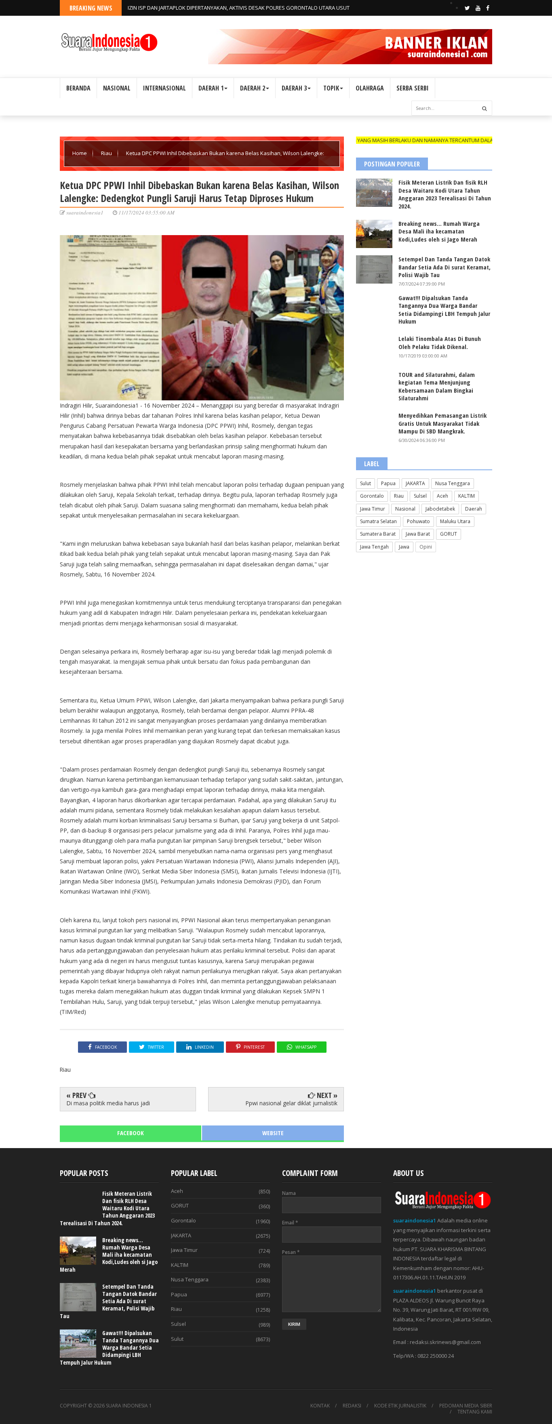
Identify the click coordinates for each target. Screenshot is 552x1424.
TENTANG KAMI (474, 1412)
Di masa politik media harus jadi (108, 1103)
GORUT (448, 533)
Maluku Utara (455, 521)
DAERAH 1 (210, 88)
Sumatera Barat (378, 533)
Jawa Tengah (374, 546)
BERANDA (78, 88)
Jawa (404, 546)
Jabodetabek (440, 508)
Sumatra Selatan (378, 521)
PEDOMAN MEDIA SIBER (465, 1406)
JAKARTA (415, 483)
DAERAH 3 (294, 88)
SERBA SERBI (412, 88)
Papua (388, 483)
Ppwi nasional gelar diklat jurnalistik (291, 1103)
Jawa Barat (418, 533)
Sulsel (420, 495)
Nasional (405, 508)
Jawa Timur (372, 508)
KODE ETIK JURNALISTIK (400, 1406)
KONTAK (320, 1406)
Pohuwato (418, 521)
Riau (107, 153)
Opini (425, 546)
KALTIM (466, 495)
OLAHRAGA (370, 88)
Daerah (473, 508)
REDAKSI (352, 1406)
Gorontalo (372, 495)
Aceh (442, 495)
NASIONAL (117, 88)
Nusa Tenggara (452, 483)
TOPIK (331, 88)
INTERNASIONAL (164, 88)
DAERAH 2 (252, 88)
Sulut (365, 483)
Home (80, 153)
